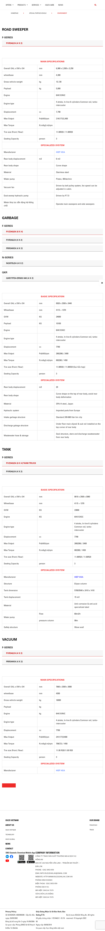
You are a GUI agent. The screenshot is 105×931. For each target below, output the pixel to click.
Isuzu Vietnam (12, 820)
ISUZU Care (49, 5)
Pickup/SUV (93, 825)
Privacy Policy (10, 911)
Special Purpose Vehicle (37, 13)
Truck (92, 830)
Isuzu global (10, 839)
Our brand (95, 820)
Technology (9, 834)
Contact (9, 848)
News (60, 5)
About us (9, 825)
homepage (14, 13)
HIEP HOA (60, 152)
